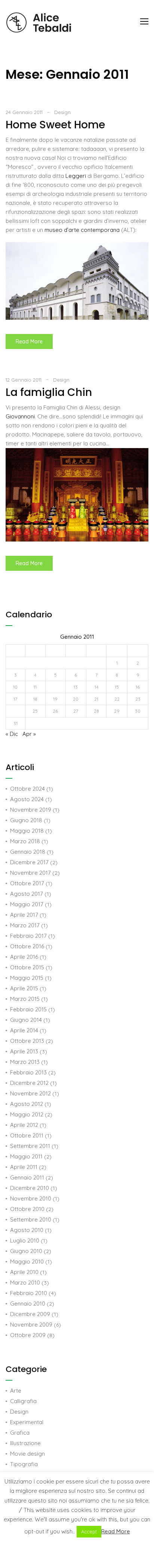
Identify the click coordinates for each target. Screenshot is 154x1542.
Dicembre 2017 (29, 862)
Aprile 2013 (24, 1051)
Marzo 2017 (25, 925)
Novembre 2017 (30, 872)
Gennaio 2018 (27, 851)
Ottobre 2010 (27, 1209)
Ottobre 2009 (28, 1335)
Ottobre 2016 (27, 946)
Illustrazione (25, 1443)
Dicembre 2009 (30, 1314)
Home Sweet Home (55, 124)
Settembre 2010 (30, 1219)
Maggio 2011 (26, 1156)
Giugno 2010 (26, 1251)
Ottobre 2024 (27, 788)
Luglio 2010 (24, 1240)
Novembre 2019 (30, 809)
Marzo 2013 (25, 1061)
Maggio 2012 (26, 1114)
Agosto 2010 (26, 1230)
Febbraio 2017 (28, 935)
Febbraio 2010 (28, 1293)
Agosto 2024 (27, 799)
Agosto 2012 (26, 1103)
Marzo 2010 (25, 1282)
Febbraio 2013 (28, 1072)
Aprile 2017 (24, 914)
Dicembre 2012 (29, 1082)
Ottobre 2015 (27, 967)
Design (62, 112)
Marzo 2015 (25, 998)
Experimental (26, 1422)
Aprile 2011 (23, 1166)
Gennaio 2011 (27, 1177)
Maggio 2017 (26, 904)
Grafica (20, 1432)
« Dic (12, 733)
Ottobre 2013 (27, 1040)
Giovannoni (20, 416)
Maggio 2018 (27, 830)
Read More (34, 339)
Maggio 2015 (26, 977)
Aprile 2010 (24, 1272)
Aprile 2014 (24, 1030)
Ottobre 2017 (27, 883)
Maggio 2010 (27, 1261)
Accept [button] (89, 1531)
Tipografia (24, 1464)
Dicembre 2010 (29, 1187)
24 (15, 711)
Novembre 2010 (30, 1198)
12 (55, 687)
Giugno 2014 (26, 1019)
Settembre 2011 (30, 1145)
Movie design (27, 1453)
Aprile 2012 (24, 1124)
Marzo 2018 (25, 841)
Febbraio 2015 (28, 1009)
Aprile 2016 (24, 956)
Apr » (29, 733)
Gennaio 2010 (27, 1303)
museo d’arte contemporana (82, 229)
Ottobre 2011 (26, 1135)
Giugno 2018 (26, 820)
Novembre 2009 (31, 1324)
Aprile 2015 (24, 988)
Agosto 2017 (26, 893)
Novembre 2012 (30, 1093)
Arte (15, 1390)
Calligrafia (23, 1401)
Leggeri (76, 175)
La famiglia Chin (49, 392)
